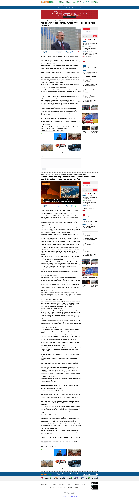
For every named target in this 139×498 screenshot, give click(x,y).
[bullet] (55, 169)
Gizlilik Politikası (65, 496)
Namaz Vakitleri (48, 478)
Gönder (44, 168)
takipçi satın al (52, 488)
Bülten (67, 7)
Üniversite (61, 130)
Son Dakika (43, 4)
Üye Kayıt (83, 484)
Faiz (49, 446)
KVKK (72, 496)
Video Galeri (77, 484)
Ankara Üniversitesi (44, 130)
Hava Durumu (62, 478)
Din (69, 7)
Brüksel (54, 130)
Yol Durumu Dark (44, 484)
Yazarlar (83, 4)
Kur (55, 446)
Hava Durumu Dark (44, 482)
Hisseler (76, 478)
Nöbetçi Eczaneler (53, 485)
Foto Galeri (73, 4)
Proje (58, 130)
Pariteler (82, 478)
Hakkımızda (58, 496)
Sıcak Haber (77, 488)
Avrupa (63, 7)
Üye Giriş (83, 482)
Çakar (46, 446)
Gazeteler (89, 4)
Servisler (48, 4)
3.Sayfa (59, 7)
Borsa (42, 478)
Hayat (76, 7)
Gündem (53, 4)
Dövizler (69, 484)
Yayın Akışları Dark (53, 484)
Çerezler (69, 496)
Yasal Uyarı (81, 496)
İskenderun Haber (43, 20)
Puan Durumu (69, 478)
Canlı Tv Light (43, 485)
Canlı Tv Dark (52, 482)
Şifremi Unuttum (84, 485)
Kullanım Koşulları (76, 496)
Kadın (68, 4)
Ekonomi (59, 4)
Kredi (52, 446)
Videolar (78, 4)
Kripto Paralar (95, 478)
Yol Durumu (88, 478)
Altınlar (69, 482)
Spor (64, 4)
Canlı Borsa (60, 482)
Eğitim (73, 7)
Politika (80, 7)
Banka (42, 446)
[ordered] (54, 169)
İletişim (61, 496)
